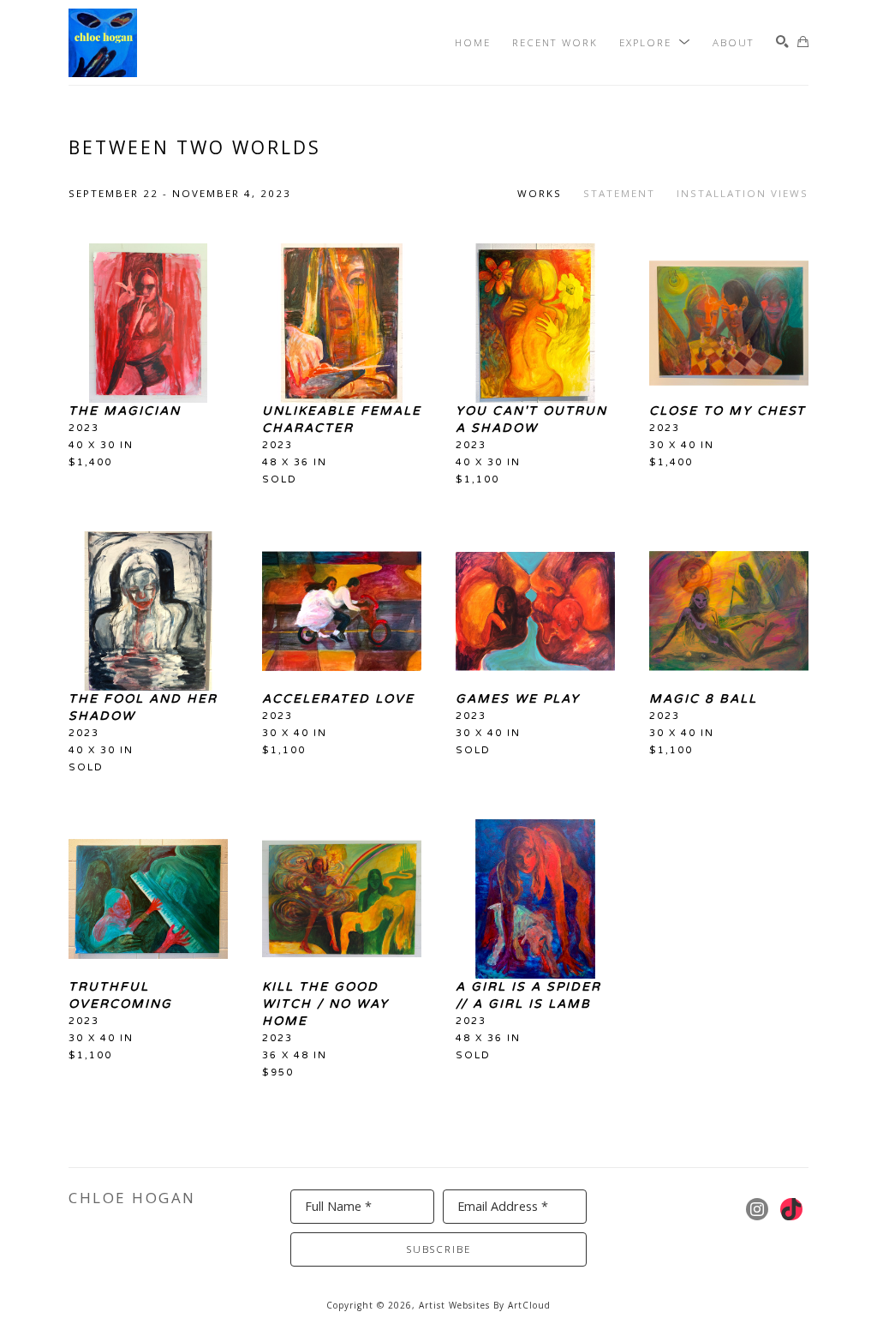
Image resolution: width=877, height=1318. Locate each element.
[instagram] (757, 1209)
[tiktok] (791, 1209)
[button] (655, 42)
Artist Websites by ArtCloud (485, 1305)
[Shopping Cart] (802, 42)
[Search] (782, 42)
